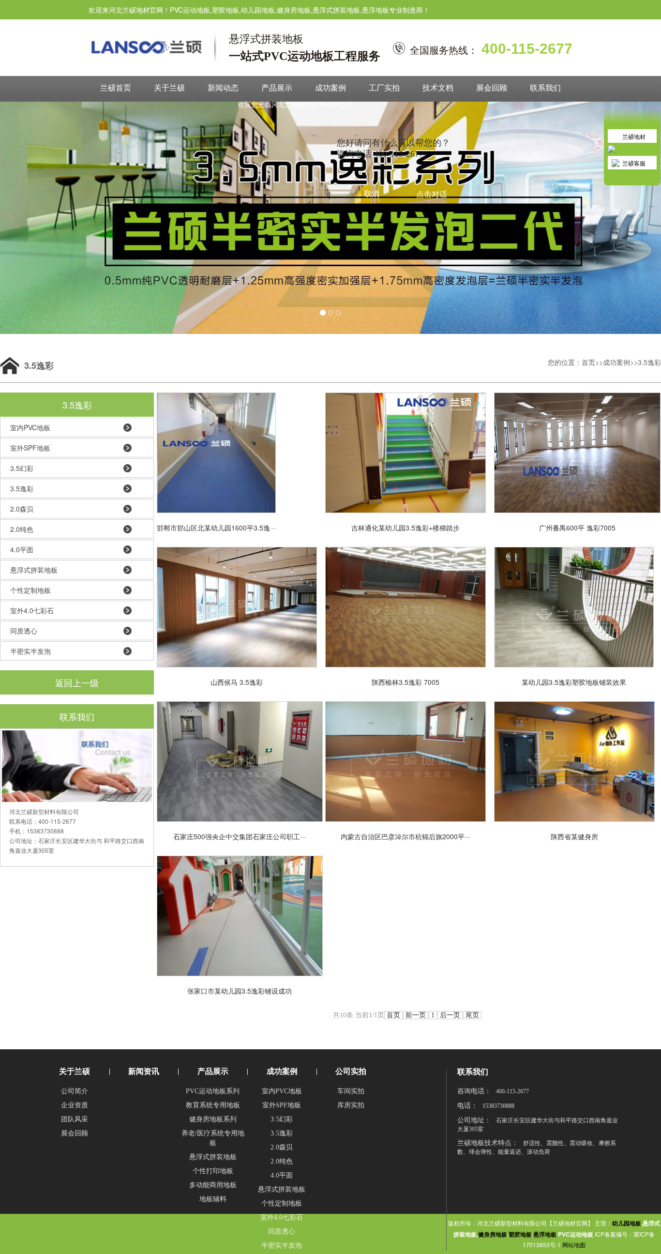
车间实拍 (350, 1091)
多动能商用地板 (213, 1185)
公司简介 (74, 1091)
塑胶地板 (520, 1234)
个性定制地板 (30, 590)
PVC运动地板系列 (213, 1091)
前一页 (416, 1015)
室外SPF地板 (30, 448)
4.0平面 (21, 549)
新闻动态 (223, 88)
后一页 (450, 1015)
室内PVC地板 (30, 427)
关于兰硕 (169, 88)
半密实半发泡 (30, 651)
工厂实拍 (384, 88)
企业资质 (74, 1105)
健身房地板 (492, 1234)
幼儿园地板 (626, 1223)
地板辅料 (212, 1199)
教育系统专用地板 (213, 1105)
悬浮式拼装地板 (34, 569)
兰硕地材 (634, 136)
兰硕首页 (115, 88)
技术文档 (437, 88)
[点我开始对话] (632, 85)
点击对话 (431, 194)
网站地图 (574, 1244)
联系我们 (545, 88)
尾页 (472, 1015)
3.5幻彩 (21, 468)
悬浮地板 (544, 1234)
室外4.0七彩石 (32, 610)
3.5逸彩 (649, 362)
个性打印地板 (213, 1171)
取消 (371, 194)
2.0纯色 (21, 529)
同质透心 (23, 630)
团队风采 (74, 1119)
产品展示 (276, 88)
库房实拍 (350, 1105)
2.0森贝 (21, 509)
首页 (588, 362)
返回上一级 (77, 682)
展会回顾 (491, 88)
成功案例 (330, 88)
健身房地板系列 (213, 1119)
